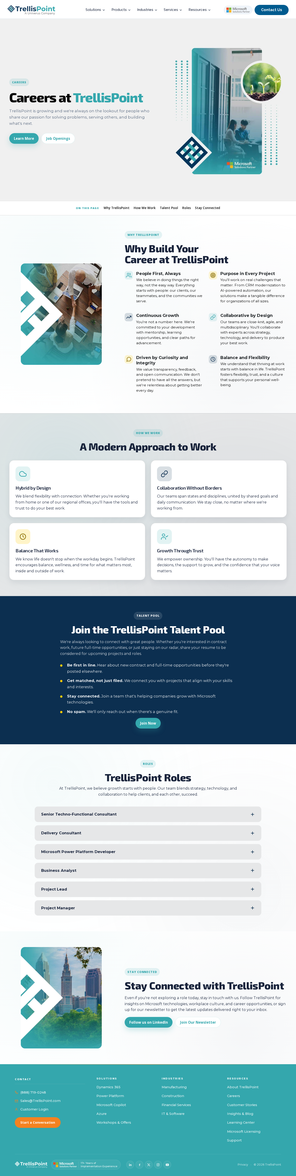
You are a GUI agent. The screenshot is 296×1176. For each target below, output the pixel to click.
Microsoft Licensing (243, 1131)
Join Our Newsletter (198, 1022)
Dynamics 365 (108, 1087)
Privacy (243, 1164)
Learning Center (241, 1122)
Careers (233, 1096)
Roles (186, 208)
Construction (173, 1096)
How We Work (145, 208)
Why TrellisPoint (117, 208)
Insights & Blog (240, 1114)
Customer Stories (242, 1105)
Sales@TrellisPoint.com (40, 1101)
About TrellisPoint (243, 1087)
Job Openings (58, 138)
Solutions (93, 10)
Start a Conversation (37, 1122)
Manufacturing (174, 1087)
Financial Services (176, 1105)
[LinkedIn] (130, 1165)
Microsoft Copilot (111, 1105)
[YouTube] (167, 1165)
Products (119, 10)
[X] (149, 1165)
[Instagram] (158, 1165)
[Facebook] (139, 1165)
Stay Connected (207, 208)
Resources (197, 10)
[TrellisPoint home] (31, 1164)
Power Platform (110, 1096)
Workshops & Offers (113, 1122)
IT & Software (173, 1114)
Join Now (148, 723)
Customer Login (34, 1109)
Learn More (24, 138)
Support (234, 1140)
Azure (101, 1114)
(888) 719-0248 (33, 1092)
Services (171, 10)
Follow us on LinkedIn (148, 1022)
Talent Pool (169, 208)
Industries (145, 10)
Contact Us (271, 10)
